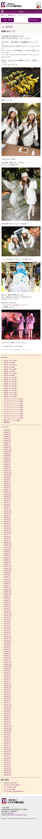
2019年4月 (7, 583)
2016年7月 (7, 647)
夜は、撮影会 (7, 20)
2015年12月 (7, 662)
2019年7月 (7, 577)
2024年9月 (7, 477)
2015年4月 (7, 679)
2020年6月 (7, 553)
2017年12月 (7, 613)
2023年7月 (7, 500)
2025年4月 (7, 464)
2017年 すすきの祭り (11, 382)
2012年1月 (7, 747)
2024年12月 (7, 470)
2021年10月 (7, 532)
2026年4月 (7, 438)
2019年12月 (7, 566)
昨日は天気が (34, 20)
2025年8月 (7, 456)
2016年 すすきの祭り (11, 380)
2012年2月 (7, 745)
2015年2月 (7, 681)
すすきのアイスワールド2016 (13, 401)
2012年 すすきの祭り (11, 365)
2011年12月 (7, 749)
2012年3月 (7, 743)
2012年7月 (7, 737)
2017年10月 (7, 617)
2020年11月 (7, 545)
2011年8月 (7, 754)
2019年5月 (7, 581)
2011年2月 (7, 766)
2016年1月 (7, 660)
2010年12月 (7, 771)
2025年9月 (7, 453)
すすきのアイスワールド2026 (13, 418)
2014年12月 (7, 685)
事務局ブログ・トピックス (16, 15)
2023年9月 (7, 496)
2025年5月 (7, 462)
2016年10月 (7, 641)
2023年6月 (7, 502)
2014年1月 (7, 702)
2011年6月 (7, 758)
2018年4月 (7, 607)
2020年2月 (7, 562)
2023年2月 (7, 507)
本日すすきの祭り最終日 (12, 785)
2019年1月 (7, 587)
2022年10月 (7, 513)
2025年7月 (7, 458)
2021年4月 (7, 536)
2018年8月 (7, 598)
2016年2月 (7, 658)
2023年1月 (7, 509)
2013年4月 (7, 719)
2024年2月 (7, 487)
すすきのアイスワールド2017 (13, 403)
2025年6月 (7, 460)
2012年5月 (7, 741)
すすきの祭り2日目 (10, 787)
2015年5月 (7, 677)
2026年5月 (7, 436)
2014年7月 (7, 694)
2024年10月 (7, 475)
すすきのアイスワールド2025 (13, 416)
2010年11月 (7, 773)
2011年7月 (7, 756)
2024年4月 (7, 485)
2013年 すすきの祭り (11, 369)
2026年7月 (7, 432)
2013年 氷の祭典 (9, 371)
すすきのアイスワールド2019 (13, 407)
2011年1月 (7, 768)
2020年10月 (7, 547)
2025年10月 (7, 451)
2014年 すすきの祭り (11, 373)
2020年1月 (7, 564)
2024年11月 (7, 472)
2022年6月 (7, 519)
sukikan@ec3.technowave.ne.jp (16, 815)
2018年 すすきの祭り (11, 384)
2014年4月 (7, 698)
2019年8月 (7, 575)
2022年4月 (7, 524)
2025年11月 (7, 449)
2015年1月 (7, 683)
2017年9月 (7, 619)
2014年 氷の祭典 (9, 375)
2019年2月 (7, 585)
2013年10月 (7, 709)
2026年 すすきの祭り (11, 397)
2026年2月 (7, 443)
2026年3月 (7, 441)
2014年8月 (7, 692)
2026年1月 (7, 445)
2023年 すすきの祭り (11, 390)
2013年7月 (7, 715)
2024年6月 (7, 483)
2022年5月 (7, 521)
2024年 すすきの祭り (11, 392)
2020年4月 (7, 558)
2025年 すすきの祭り (11, 394)
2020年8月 (7, 549)
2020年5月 (7, 556)
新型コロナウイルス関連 (12, 420)
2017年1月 (7, 634)
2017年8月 (7, 622)
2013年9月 (7, 711)
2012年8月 (7, 734)
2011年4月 (7, 762)
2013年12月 (7, 705)
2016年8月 (7, 645)
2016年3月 (7, 656)
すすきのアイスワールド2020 (13, 409)
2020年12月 (7, 543)
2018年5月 (7, 605)
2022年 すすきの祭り (11, 388)
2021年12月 (7, 528)
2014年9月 (7, 690)
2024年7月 (7, 481)
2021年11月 (7, 530)
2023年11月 (7, 492)
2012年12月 (7, 726)
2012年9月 (7, 732)
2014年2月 (7, 700)
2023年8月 (7, 498)
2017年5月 (7, 628)
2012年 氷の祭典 (9, 367)
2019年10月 (7, 570)
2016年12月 (7, 636)
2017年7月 (7, 624)
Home (2, 15)
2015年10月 (7, 666)
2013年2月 (7, 722)
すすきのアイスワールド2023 (13, 412)
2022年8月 (7, 515)
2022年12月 (7, 511)
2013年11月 (7, 707)
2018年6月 (7, 602)
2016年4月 (7, 654)
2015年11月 (7, 664)
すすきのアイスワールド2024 (13, 414)
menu (21, 11)
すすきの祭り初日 (9, 789)
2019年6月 (7, 579)
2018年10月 (7, 594)
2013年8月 (7, 713)
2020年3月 (7, 560)
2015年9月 (7, 668)
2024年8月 (7, 479)
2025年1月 (7, 468)
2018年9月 (7, 596)
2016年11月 (7, 639)
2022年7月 (7, 517)
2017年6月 (7, 626)
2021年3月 (7, 539)
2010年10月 (7, 775)
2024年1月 (7, 490)
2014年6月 (7, 696)
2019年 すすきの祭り (11, 386)
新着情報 (7, 422)
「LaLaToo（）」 (20, 305)
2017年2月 (7, 632)
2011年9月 (7, 751)
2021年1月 (7, 541)
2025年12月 (7, 447)
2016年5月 (7, 651)
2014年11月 (7, 688)
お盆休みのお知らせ (10, 783)
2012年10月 (7, 730)
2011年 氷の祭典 (14, 350)
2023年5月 (7, 505)
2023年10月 (7, 494)
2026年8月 (7, 430)
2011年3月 (7, 764)
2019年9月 (7, 573)
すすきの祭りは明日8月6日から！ (15, 791)
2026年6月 (7, 434)
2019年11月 (7, 568)
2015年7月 (7, 673)
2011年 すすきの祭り (11, 360)
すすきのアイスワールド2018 (13, 405)
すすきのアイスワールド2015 (13, 399)
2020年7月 (7, 551)
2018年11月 (7, 592)
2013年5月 (7, 717)
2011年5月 (7, 760)
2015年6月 (7, 675)
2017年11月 (7, 615)
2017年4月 (7, 630)
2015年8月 (7, 670)
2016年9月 (7, 643)
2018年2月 (7, 609)
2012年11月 (7, 728)
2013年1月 (7, 724)
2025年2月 (7, 466)
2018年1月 (7, 611)
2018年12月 (7, 590)
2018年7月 (7, 600)
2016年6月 (7, 649)
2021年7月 (7, 534)
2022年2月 (7, 526)
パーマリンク (25, 350)
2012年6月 (7, 739)
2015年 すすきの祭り (11, 377)
